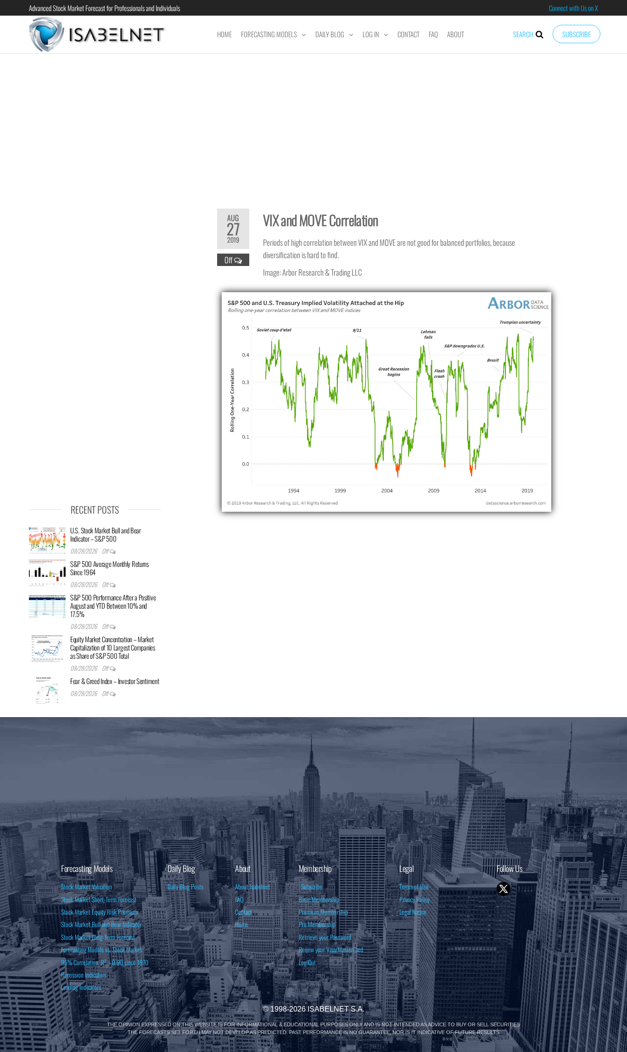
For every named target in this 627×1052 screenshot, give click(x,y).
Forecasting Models (269, 34)
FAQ (433, 34)
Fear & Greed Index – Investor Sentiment (114, 681)
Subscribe (576, 34)
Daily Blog (329, 34)
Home (224, 34)
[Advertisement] (313, 125)
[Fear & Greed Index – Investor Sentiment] (47, 689)
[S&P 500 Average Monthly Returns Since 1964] (47, 572)
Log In (371, 34)
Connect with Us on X (573, 8)
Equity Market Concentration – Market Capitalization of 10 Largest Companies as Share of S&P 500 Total (112, 647)
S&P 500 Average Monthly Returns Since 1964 (109, 568)
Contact (408, 34)
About (455, 34)
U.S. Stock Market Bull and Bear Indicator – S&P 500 (105, 534)
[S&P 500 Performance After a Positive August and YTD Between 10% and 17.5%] (47, 606)
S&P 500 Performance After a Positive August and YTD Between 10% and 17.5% (113, 605)
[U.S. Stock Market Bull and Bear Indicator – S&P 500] (47, 539)
